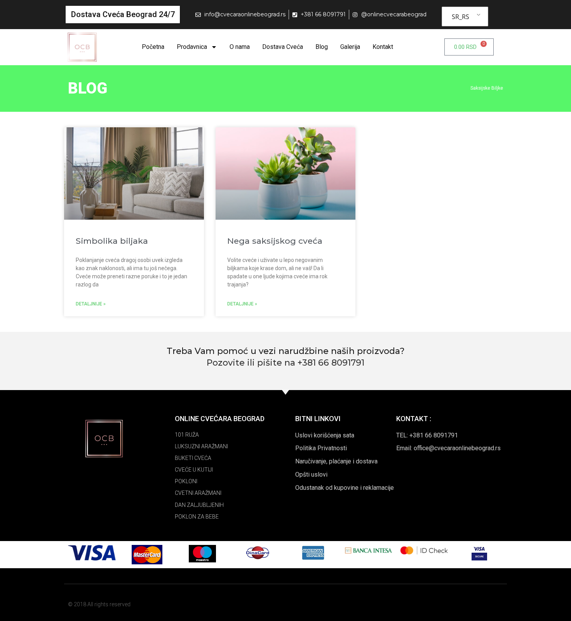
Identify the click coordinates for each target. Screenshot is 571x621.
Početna (153, 46)
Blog (321, 46)
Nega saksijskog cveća (274, 241)
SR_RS (460, 16)
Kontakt (383, 46)
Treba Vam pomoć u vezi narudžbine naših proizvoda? (286, 351)
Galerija (350, 46)
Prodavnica (192, 46)
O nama (240, 46)
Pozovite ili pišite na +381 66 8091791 (285, 362)
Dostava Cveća (282, 46)
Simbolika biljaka (112, 241)
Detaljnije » (91, 304)
